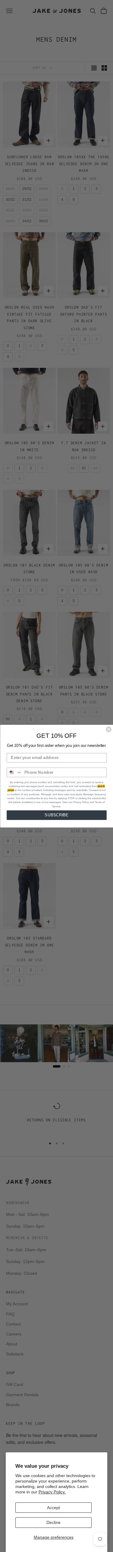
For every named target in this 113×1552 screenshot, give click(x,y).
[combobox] (14, 772)
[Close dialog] (108, 729)
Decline (53, 1522)
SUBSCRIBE (56, 815)
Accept (53, 1507)
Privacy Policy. (52, 1491)
